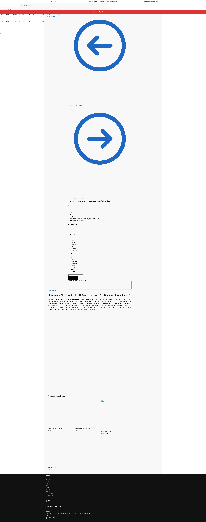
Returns (48, 481)
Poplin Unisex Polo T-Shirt (108, 431)
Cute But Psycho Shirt (53, 467)
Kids (47, 498)
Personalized (49, 493)
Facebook (48, 502)
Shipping (48, 479)
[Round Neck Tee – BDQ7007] (60, 413)
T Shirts (48, 489)
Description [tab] (52, 290)
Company (48, 477)
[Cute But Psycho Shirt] (60, 451)
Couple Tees (49, 495)
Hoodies (48, 491)
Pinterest (48, 504)
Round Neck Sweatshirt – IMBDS (83, 428)
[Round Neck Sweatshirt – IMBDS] (86, 413)
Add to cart (73, 278)
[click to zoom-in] (56, 23)
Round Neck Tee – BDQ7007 (55, 428)
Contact (48, 483)
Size (47, 485)
